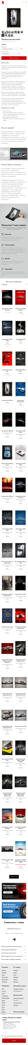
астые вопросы (18, 1002)
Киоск (3, 975)
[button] (22, 2)
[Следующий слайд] (24, 18)
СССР (14, 975)
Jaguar (3, 1000)
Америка (15, 970)
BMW (3, 1009)
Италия (15, 979)
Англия (15, 972)
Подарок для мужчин (18, 998)
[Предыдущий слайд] (3, 18)
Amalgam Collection (18, 989)
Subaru (3, 1005)
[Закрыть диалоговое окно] (27, 1016)
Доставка (15, 1005)
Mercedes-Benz (5, 998)
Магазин (4, 972)
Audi (3, 989)
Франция (15, 977)
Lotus (3, 1007)
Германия (15, 981)
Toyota (3, 1014)
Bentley (3, 1002)
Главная (4, 970)
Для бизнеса (5, 979)
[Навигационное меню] (26, 2)
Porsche (4, 991)
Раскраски (4, 981)
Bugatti (3, 1011)
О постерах (5, 977)
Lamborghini (5, 995)
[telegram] (14, 939)
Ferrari (3, 993)
